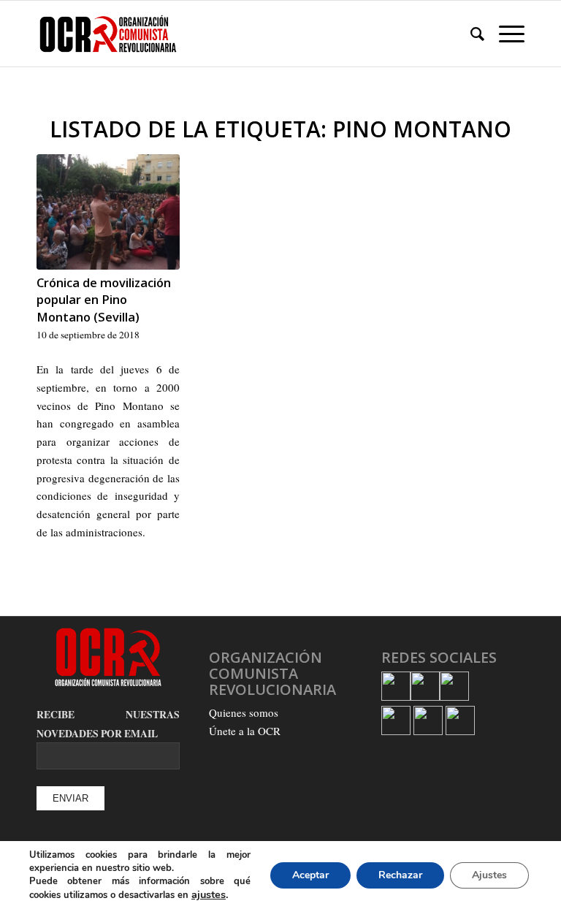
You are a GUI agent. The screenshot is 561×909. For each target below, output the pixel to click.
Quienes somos (243, 712)
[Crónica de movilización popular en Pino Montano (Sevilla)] (108, 212)
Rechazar (400, 875)
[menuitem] (470, 33)
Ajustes (489, 875)
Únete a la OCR (244, 730)
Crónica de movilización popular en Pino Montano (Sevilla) (104, 299)
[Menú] (504, 33)
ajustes (208, 894)
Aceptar (310, 875)
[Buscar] (470, 33)
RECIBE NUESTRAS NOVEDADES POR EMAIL (108, 724)
